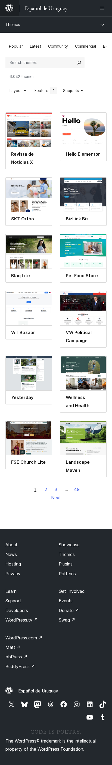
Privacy (12, 573)
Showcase (69, 544)
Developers (16, 610)
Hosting (13, 564)
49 (77, 489)
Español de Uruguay (38, 691)
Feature (45, 90)
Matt (13, 647)
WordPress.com (23, 637)
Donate (69, 610)
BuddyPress (20, 666)
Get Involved (72, 591)
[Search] (79, 62)
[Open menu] (103, 8)
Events (66, 600)
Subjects (71, 90)
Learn (11, 591)
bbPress (16, 656)
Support (13, 600)
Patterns (67, 573)
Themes (12, 24)
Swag (67, 620)
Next (56, 497)
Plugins (66, 564)
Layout (16, 90)
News (11, 554)
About (11, 544)
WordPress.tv (21, 620)
